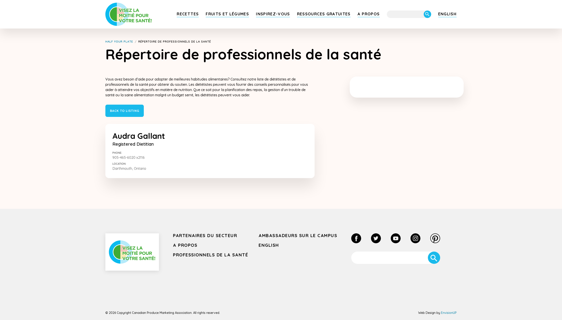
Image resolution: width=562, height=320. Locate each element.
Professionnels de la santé (210, 254)
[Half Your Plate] (128, 14)
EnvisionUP (449, 313)
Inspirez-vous (273, 13)
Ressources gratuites (324, 13)
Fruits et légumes (227, 13)
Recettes (188, 13)
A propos (369, 13)
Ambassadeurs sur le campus (298, 235)
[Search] (427, 14)
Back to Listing (124, 111)
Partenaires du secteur (205, 235)
